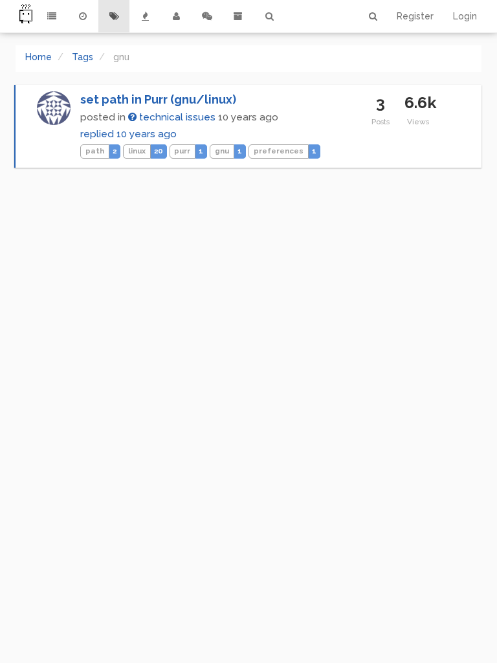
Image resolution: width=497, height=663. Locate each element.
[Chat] (207, 16)
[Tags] (113, 16)
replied (128, 134)
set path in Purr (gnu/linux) (158, 99)
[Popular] (144, 16)
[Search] (269, 16)
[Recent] (82, 16)
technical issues (176, 117)
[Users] (176, 16)
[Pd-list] (238, 16)
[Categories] (51, 16)
